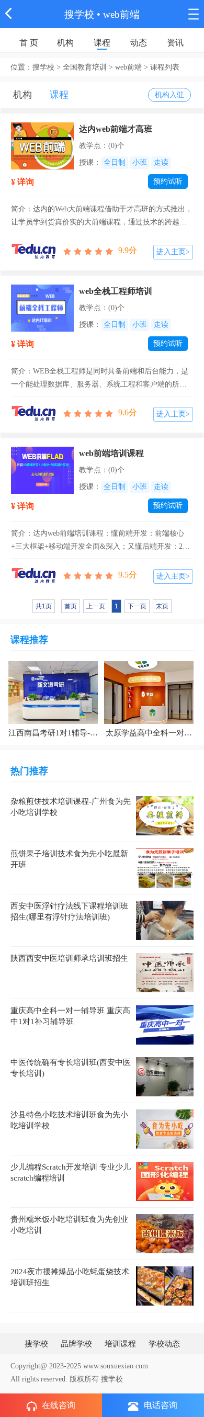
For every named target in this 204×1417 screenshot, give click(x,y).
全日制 (115, 162)
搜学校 (79, 14)
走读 (161, 162)
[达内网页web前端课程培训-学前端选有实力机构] (42, 469)
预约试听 (168, 181)
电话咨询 (160, 1405)
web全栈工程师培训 (115, 291)
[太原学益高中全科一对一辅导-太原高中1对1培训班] (149, 691)
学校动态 (164, 1344)
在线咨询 (58, 1405)
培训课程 (120, 1344)
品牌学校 (76, 1344)
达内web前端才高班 (115, 128)
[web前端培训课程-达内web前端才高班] (42, 145)
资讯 (175, 42)
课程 (102, 42)
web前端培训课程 (111, 453)
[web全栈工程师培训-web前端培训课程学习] (42, 307)
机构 (65, 42)
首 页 (28, 42)
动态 (138, 42)
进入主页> (173, 252)
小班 (139, 162)
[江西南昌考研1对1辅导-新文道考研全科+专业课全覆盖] (53, 691)
